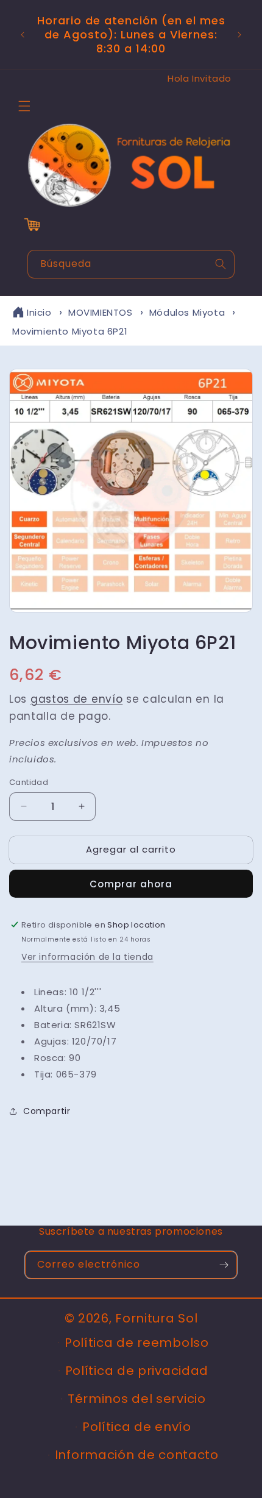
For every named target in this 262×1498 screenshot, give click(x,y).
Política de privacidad (136, 1370)
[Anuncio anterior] (22, 34)
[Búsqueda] (220, 263)
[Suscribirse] (223, 1265)
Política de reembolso (137, 1342)
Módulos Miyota (187, 312)
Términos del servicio (137, 1398)
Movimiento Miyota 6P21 (69, 331)
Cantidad (28, 782)
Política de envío (136, 1426)
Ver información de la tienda (87, 957)
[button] (24, 106)
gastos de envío (76, 699)
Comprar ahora (131, 884)
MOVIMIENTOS (100, 312)
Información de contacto (137, 1454)
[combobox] (131, 264)
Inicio (39, 312)
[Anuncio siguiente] (239, 34)
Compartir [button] (46, 1111)
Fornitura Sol (156, 1318)
